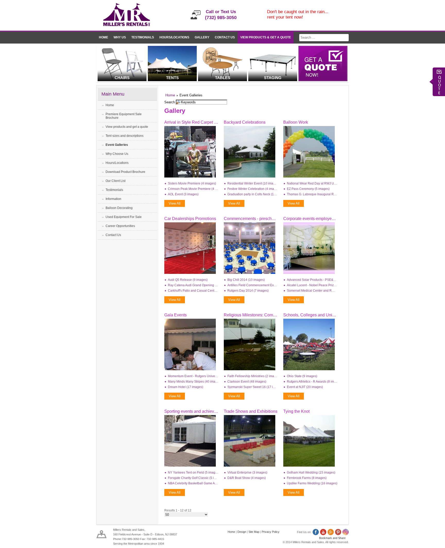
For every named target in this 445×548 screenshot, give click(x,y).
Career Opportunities (120, 226)
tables (222, 77)
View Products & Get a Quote (265, 37)
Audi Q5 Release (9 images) (188, 280)
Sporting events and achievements (195, 411)
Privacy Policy (270, 531)
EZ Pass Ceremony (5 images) (308, 189)
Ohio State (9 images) (302, 376)
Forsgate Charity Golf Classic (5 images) (193, 478)
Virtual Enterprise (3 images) (247, 472)
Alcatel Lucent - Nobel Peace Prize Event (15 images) (312, 285)
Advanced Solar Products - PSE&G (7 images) (312, 280)
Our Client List (115, 181)
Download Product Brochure (125, 172)
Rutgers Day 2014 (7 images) (248, 290)
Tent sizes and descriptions (124, 136)
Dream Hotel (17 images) (185, 387)
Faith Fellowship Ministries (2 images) (252, 376)
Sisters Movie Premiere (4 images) (192, 183)
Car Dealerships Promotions (190, 218)
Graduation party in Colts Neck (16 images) (252, 194)
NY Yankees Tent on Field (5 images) (193, 472)
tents (172, 77)
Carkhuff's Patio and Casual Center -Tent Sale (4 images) (193, 290)
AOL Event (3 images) (183, 194)
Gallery (202, 37)
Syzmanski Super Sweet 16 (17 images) (252, 387)
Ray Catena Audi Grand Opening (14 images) (193, 285)
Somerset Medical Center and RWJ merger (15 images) (312, 290)
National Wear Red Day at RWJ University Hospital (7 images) (312, 183)
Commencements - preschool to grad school (264, 218)
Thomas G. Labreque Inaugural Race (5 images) (312, 194)
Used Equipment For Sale (124, 217)
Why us (120, 37)
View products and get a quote (127, 127)
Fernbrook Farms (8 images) (307, 478)
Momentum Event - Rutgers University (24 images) (193, 376)
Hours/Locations (174, 37)
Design (241, 531)
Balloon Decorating (119, 208)
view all (175, 203)
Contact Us (225, 37)
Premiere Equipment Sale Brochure (124, 116)
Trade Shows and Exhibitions (250, 411)
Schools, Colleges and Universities (315, 315)
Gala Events (175, 315)
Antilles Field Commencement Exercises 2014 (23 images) (252, 285)
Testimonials (142, 37)
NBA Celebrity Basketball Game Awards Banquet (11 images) (193, 483)
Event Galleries (117, 145)
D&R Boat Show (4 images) (246, 478)
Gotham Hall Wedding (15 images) (311, 472)
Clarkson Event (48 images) (246, 381)
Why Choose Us (117, 154)
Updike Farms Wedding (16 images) (312, 483)
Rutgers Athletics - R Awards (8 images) (312, 381)
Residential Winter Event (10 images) (252, 183)
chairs (122, 77)
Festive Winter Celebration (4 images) (252, 189)
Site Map (254, 531)
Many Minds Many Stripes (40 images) (193, 381)
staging (272, 77)
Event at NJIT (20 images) (305, 387)
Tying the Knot (296, 411)
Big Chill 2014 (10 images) (246, 280)
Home (103, 37)
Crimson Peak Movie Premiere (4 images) (193, 189)
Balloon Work (295, 122)
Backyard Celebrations (245, 122)
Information (113, 199)
